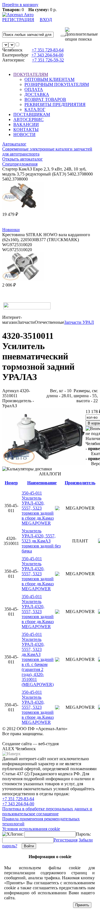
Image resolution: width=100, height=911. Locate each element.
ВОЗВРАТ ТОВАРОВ (45, 99)
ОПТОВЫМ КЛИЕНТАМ (49, 79)
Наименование (42, 482)
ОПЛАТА (33, 89)
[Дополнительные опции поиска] (81, 34)
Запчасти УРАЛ (79, 322)
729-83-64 (48, 50)
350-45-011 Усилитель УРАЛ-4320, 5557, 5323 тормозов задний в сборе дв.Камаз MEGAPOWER (38, 508)
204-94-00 (47, 55)
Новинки (11, 229)
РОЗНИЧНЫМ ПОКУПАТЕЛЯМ (56, 84)
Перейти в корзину (20, 4)
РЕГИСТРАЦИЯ (18, 19)
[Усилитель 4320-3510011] (44, 463)
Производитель (80, 482)
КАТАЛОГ (34, 109)
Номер (11, 482)
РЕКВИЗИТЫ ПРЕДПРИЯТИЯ (55, 104)
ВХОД (46, 19)
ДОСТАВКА (36, 94)
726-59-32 (48, 60)
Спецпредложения (20, 164)
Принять (82, 905)
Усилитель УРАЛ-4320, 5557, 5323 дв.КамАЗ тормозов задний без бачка (41, 541)
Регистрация (66, 840)
